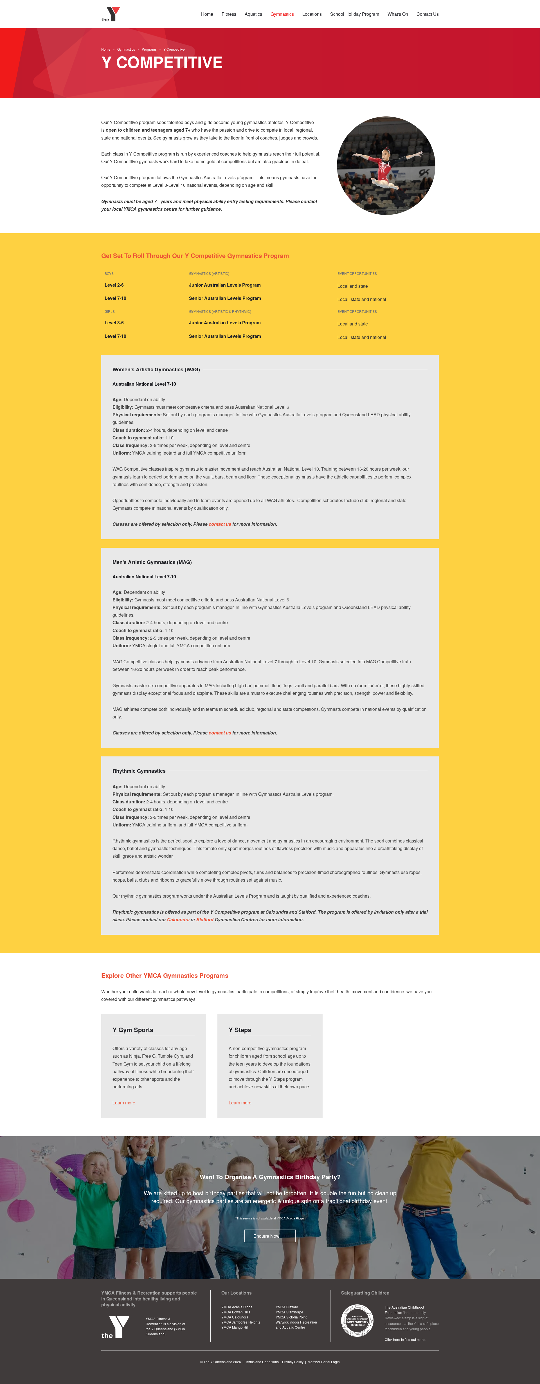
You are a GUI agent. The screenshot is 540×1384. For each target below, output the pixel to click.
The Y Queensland (218, 1361)
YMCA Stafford (287, 1306)
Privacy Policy (292, 1361)
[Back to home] (111, 14)
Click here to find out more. (405, 1339)
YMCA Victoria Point (291, 1317)
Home (207, 14)
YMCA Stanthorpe (289, 1311)
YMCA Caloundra (234, 1317)
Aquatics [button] (253, 14)
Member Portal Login (324, 1361)
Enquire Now (266, 1236)
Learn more (123, 1102)
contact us (220, 524)
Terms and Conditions (262, 1361)
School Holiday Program (354, 14)
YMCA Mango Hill (235, 1327)
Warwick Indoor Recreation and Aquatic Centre (296, 1324)
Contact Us (428, 14)
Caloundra (178, 919)
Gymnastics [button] (282, 14)
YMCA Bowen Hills (235, 1311)
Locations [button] (312, 14)
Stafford (204, 919)
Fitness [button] (229, 14)
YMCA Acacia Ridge (237, 1306)
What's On (398, 14)
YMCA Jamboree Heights (240, 1322)
